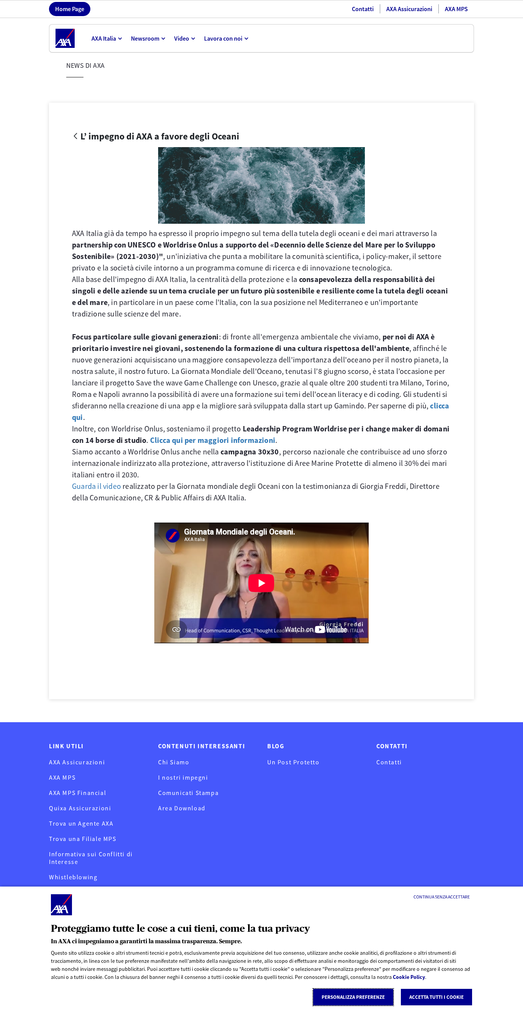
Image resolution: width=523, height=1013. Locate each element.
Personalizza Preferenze (353, 997)
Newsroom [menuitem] (145, 38)
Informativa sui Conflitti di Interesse (91, 857)
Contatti (363, 9)
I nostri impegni (183, 777)
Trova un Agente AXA (81, 823)
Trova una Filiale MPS (82, 839)
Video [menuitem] (181, 38)
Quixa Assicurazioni (80, 808)
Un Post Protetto (293, 762)
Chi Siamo (173, 762)
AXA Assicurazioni (409, 9)
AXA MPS (456, 9)
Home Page (69, 9)
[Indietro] (75, 136)
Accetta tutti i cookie (436, 997)
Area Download (182, 808)
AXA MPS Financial (77, 793)
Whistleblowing (73, 877)
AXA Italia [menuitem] (104, 38)
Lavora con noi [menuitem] (223, 38)
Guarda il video (96, 486)
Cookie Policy (409, 977)
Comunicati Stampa (188, 793)
